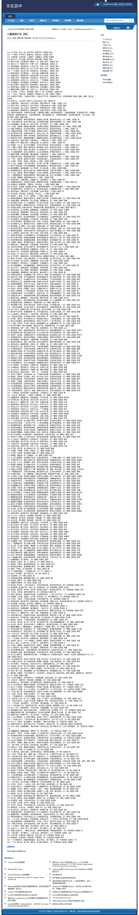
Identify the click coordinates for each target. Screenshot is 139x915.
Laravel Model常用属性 (16, 862)
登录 (14, 851)
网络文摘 (20, 38)
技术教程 (68, 21)
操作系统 (80, 21)
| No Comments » (49, 38)
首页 (10, 16)
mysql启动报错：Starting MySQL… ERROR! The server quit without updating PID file (28, 905)
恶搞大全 (43, 21)
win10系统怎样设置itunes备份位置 (65, 895)
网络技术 (106, 65)
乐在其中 (14, 6)
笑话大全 (106, 62)
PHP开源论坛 (108, 83)
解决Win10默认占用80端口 (62, 904)
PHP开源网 (107, 80)
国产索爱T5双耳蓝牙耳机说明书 (64, 878)
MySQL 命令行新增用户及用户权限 (21, 29)
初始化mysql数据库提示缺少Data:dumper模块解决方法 (73, 892)
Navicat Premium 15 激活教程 (19, 875)
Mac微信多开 (57, 875)
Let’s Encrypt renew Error (62, 898)
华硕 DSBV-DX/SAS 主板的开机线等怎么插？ (69, 901)
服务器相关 (107, 59)
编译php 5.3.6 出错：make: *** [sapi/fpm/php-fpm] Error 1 (73, 29)
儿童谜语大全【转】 (18, 34)
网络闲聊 (27, 38)
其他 (21, 21)
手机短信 (55, 21)
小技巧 (31, 21)
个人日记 (11, 21)
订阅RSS (116, 28)
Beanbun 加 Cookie (15, 869)
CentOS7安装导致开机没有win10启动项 (22, 895)
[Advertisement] (39, 45)
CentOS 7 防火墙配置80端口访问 (20, 892)
